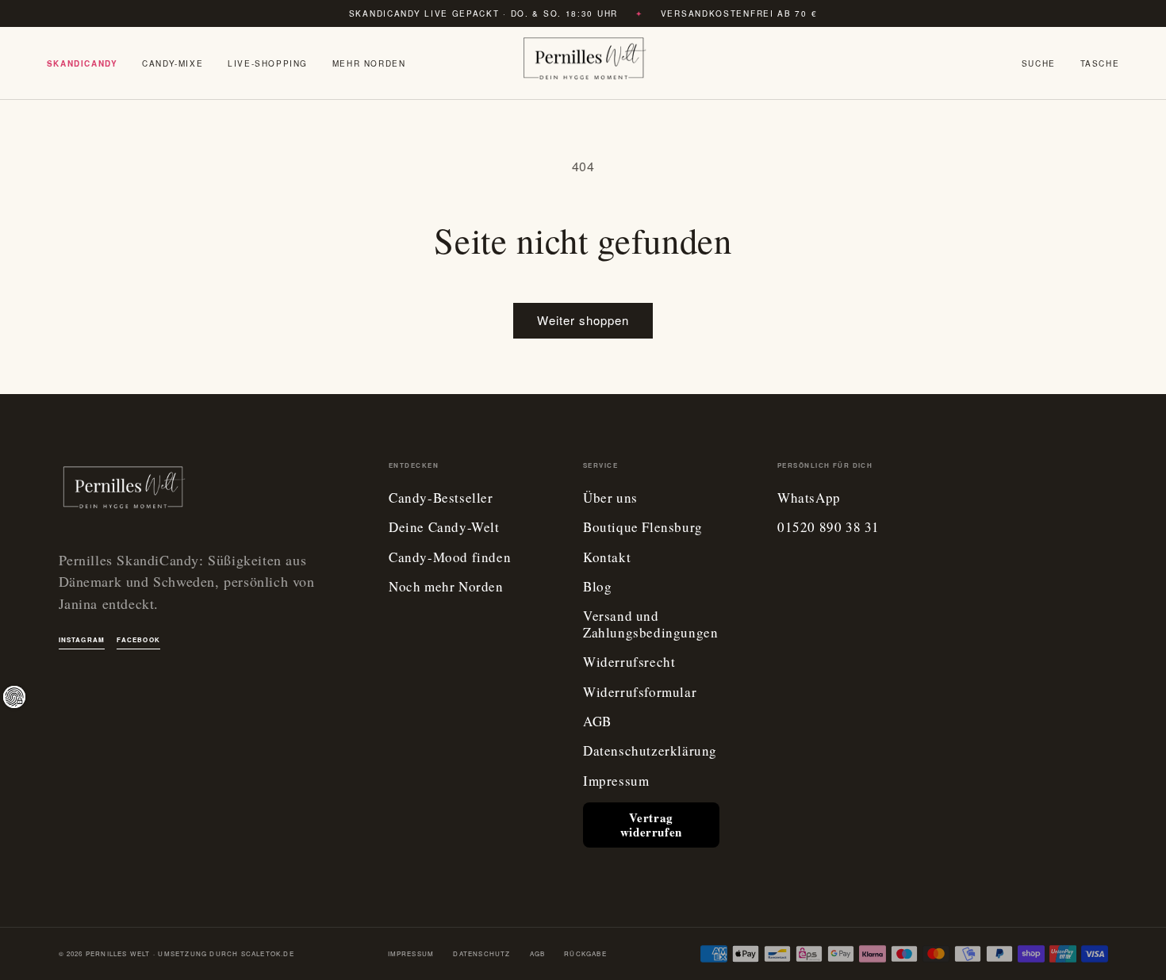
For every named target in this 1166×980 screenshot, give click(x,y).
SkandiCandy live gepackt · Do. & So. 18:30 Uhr (483, 13)
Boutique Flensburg (643, 527)
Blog (597, 587)
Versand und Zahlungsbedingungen (650, 624)
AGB (597, 722)
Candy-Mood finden (450, 557)
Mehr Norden (369, 63)
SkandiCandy (82, 63)
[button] (1100, 63)
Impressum (616, 781)
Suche (1039, 63)
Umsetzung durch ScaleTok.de (225, 953)
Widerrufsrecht (629, 662)
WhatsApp (809, 498)
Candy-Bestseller (441, 498)
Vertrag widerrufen (651, 824)
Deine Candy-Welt (444, 527)
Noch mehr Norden (446, 587)
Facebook (138, 639)
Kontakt (607, 557)
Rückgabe (585, 953)
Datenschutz (481, 953)
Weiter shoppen (583, 320)
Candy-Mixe (172, 63)
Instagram (82, 639)
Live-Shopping (268, 63)
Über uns (610, 498)
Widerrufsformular (639, 692)
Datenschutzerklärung (650, 751)
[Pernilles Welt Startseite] (583, 63)
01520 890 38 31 (828, 527)
